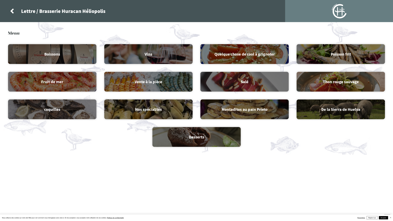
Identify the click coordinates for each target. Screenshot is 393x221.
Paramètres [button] (361, 218)
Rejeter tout (372, 218)
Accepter (383, 218)
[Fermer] (390, 217)
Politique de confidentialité (115, 218)
